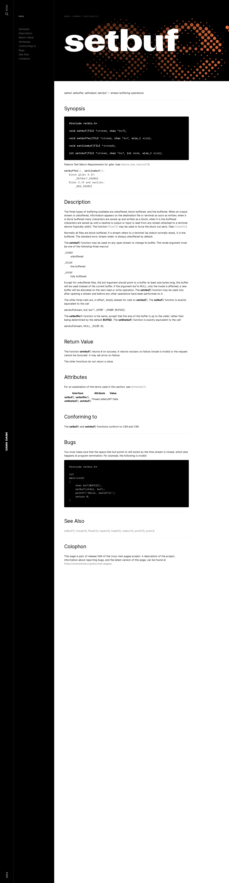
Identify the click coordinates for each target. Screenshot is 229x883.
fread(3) (116, 530)
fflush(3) (113, 226)
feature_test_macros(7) (134, 164)
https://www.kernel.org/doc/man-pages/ (88, 563)
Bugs (21, 50)
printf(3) (140, 530)
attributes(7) (138, 386)
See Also (24, 54)
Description (25, 33)
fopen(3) (105, 530)
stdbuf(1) (69, 530)
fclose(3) (180, 226)
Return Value (26, 37)
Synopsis (24, 29)
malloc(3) (128, 530)
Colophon (24, 58)
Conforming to (27, 46)
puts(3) (150, 530)
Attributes (24, 41)
